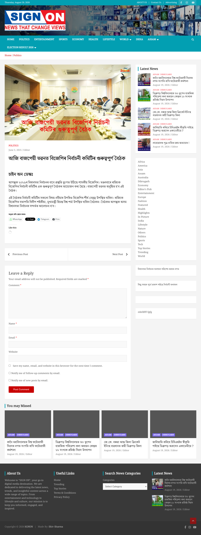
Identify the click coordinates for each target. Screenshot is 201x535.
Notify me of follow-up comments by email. (35, 373)
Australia (143, 178)
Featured (143, 205)
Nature (142, 229)
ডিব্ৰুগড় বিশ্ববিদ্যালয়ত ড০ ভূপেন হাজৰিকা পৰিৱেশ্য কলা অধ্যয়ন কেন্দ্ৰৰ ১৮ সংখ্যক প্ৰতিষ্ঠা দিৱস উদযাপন (173, 96)
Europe (142, 197)
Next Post (117, 254)
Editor (26, 150)
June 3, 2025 (15, 150)
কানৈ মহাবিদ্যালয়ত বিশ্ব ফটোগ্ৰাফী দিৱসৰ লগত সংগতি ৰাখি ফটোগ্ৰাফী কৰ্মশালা (173, 79)
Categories (108, 480)
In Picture (143, 217)
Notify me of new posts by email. (29, 381)
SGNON (29, 527)
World (124, 39)
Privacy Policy (62, 497)
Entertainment (44, 39)
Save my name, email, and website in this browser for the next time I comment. (58, 366)
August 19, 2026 (161, 85)
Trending (143, 252)
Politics (24, 39)
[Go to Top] (193, 521)
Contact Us (156, 2)
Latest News (149, 68)
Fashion (142, 201)
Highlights (144, 213)
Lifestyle (109, 39)
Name (13, 324)
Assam (152, 39)
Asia (140, 170)
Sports (63, 39)
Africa (141, 162)
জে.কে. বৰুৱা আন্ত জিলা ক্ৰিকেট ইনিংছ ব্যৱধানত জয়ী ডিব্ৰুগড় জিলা (172, 114)
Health (93, 39)
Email (13, 338)
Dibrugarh (166, 74)
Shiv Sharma (56, 527)
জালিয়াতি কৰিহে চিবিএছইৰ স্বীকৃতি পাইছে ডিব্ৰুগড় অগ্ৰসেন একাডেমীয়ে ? (173, 129)
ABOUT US (142, 2)
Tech (140, 244)
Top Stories (144, 248)
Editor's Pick (145, 189)
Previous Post (20, 254)
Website (13, 352)
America (142, 166)
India (139, 39)
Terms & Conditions (65, 493)
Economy (78, 39)
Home (10, 39)
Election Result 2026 (20, 47)
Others (141, 233)
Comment (15, 285)
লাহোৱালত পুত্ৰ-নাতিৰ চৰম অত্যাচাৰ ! (171, 143)
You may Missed (19, 405)
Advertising (171, 2)
